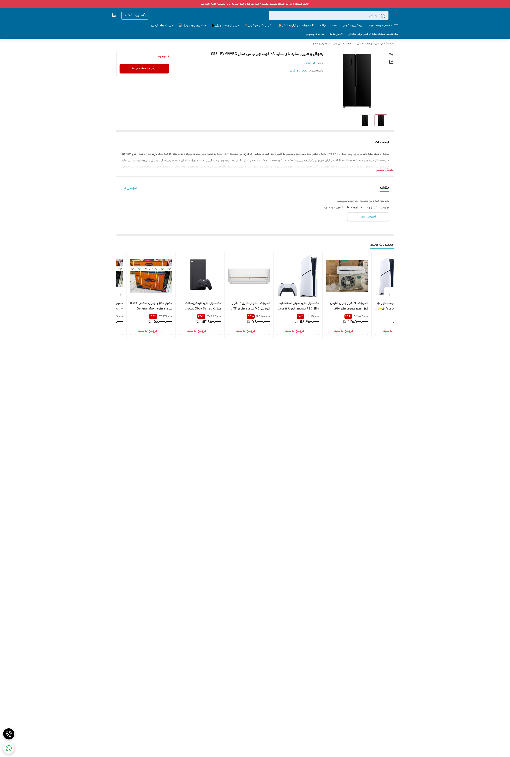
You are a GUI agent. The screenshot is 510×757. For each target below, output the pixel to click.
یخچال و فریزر (320, 44)
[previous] (389, 295)
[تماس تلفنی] (8, 733)
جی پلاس (310, 62)
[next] (121, 295)
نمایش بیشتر (385, 170)
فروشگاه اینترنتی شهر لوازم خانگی (375, 44)
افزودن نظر (129, 188)
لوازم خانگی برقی (342, 44)
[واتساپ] (8, 748)
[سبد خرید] (114, 15)
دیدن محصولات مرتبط (144, 69)
